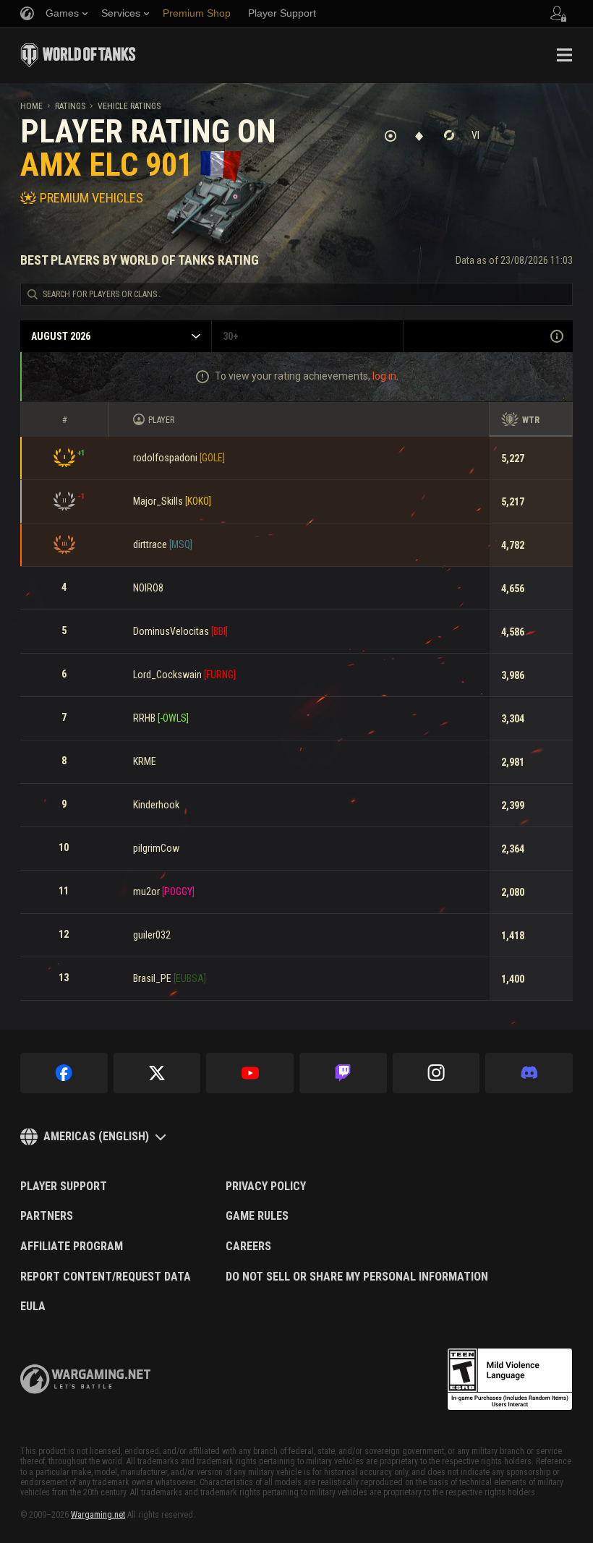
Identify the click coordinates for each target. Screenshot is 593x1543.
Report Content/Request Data (105, 1276)
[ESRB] (510, 1379)
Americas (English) (96, 1136)
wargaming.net (85, 1379)
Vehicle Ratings (129, 106)
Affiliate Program (71, 1246)
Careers (248, 1246)
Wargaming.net (98, 1515)
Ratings (70, 106)
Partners (46, 1216)
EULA (33, 1306)
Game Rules (257, 1216)
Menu (564, 55)
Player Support (63, 1186)
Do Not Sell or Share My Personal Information (357, 1276)
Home (31, 106)
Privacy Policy (266, 1186)
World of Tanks (78, 55)
